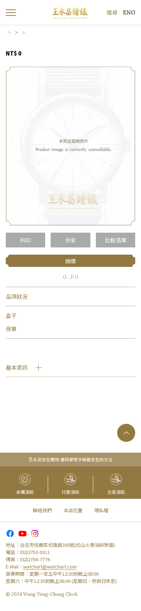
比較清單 (116, 240)
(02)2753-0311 (35, 552)
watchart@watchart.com (50, 566)
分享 (70, 240)
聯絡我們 (42, 510)
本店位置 (73, 510)
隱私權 (101, 510)
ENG (129, 12)
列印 (25, 240)
